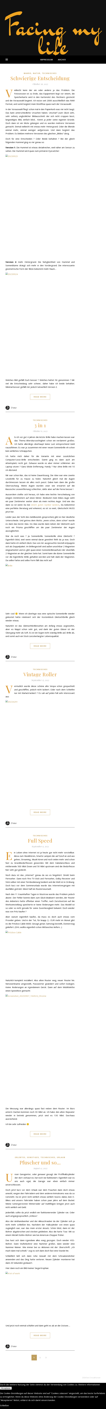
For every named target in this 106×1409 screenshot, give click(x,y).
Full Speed (40, 840)
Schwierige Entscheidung (40, 78)
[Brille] (40, 587)
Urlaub (61, 1157)
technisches (49, 73)
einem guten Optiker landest (45, 504)
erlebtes (20, 1157)
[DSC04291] (40, 752)
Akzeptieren (6, 1388)
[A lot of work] (40, 1297)
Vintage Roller (40, 674)
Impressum (46, 59)
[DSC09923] (40, 206)
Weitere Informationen (89, 1384)
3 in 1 (40, 425)
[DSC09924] (40, 324)
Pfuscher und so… (40, 1162)
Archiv (62, 59)
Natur (36, 73)
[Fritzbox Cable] (40, 954)
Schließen (4, 1405)
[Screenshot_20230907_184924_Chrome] (40, 1049)
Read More (40, 397)
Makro (27, 73)
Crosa (13, 407)
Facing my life (53, 36)
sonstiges (33, 1157)
